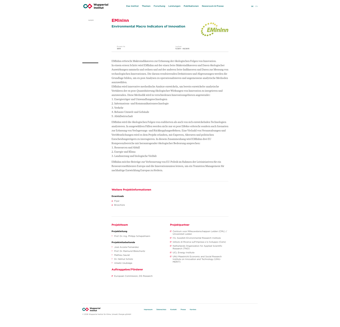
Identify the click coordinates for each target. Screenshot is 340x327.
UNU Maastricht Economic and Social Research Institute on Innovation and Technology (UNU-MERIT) (197, 259)
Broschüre (119, 205)
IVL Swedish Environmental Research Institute (197, 238)
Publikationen (191, 6)
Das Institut (132, 6)
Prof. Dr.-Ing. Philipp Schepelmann (132, 236)
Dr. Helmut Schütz (123, 259)
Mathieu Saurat (122, 255)
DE (252, 6)
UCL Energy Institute (183, 252)
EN (256, 6)
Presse (183, 309)
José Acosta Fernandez (126, 247)
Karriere (193, 309)
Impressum (148, 309)
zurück (91, 20)
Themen (146, 6)
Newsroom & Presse (213, 6)
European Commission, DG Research (133, 276)
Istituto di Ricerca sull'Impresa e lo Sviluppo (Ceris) (199, 242)
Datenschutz (161, 309)
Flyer (116, 201)
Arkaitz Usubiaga (123, 263)
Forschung (159, 6)
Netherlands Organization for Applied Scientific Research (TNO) (197, 247)
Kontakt (173, 309)
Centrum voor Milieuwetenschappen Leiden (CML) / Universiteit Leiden (200, 232)
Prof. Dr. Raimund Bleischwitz (129, 251)
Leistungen (174, 6)
